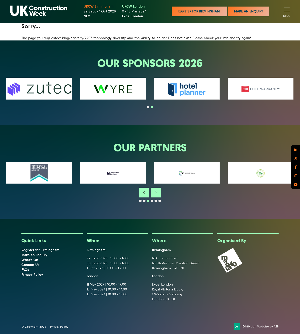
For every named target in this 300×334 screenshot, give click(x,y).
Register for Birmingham (40, 250)
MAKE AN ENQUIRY (248, 11)
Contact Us (30, 265)
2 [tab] (152, 107)
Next (156, 192)
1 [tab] (148, 107)
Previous (144, 192)
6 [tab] (159, 201)
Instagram (295, 175)
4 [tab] (152, 201)
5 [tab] (155, 201)
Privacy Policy (32, 275)
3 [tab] (148, 201)
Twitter (295, 158)
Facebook (295, 167)
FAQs (25, 270)
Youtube (295, 184)
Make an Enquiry (34, 255)
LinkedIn (295, 149)
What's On (29, 260)
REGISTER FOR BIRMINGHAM (199, 11)
